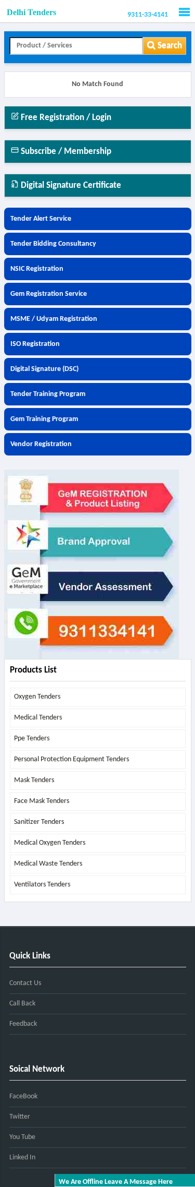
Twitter (19, 1117)
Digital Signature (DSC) (44, 369)
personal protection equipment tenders (71, 759)
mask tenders (34, 780)
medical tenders (38, 718)
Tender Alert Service (40, 219)
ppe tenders (31, 738)
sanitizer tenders (39, 822)
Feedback (23, 1024)
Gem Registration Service (48, 294)
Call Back (22, 1004)
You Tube (22, 1137)
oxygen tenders (37, 697)
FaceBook (23, 1096)
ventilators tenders (42, 885)
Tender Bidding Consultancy (53, 244)
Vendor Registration (41, 444)
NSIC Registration (36, 269)
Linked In (22, 1157)
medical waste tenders (48, 864)
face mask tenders (41, 801)
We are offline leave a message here (116, 1182)
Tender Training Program (47, 394)
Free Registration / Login (65, 117)
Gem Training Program (44, 419)
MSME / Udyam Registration (53, 319)
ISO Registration (35, 344)
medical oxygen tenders (49, 843)
